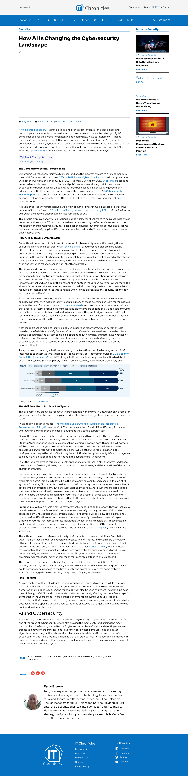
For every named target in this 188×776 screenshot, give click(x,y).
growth (121, 198)
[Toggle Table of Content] (49, 157)
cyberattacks (38, 656)
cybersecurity (38, 150)
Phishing (100, 656)
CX (111, 20)
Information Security (146, 55)
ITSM (73, 20)
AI (39, 20)
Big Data (59, 20)
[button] (33, 673)
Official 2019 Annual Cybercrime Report (81, 177)
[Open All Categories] (172, 20)
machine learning (86, 656)
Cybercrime (109, 180)
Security (99, 20)
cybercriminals (53, 656)
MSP (130, 20)
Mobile (85, 20)
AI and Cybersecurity (32, 161)
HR (47, 20)
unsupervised (74, 305)
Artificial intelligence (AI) (33, 129)
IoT (120, 20)
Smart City (141, 96)
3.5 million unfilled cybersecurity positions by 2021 (78, 210)
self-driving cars (98, 527)
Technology (25, 20)
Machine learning (71, 246)
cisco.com (42, 401)
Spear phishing (97, 546)
